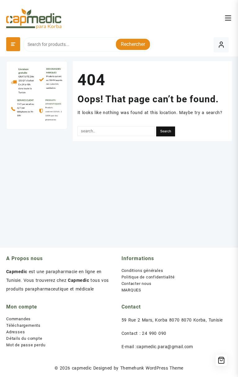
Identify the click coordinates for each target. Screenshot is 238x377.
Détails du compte (24, 338)
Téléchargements (23, 325)
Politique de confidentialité (148, 277)
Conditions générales (142, 270)
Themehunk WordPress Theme (151, 368)
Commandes (18, 319)
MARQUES (131, 290)
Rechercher (133, 44)
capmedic (82, 368)
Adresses (15, 332)
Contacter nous (136, 283)
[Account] (221, 44)
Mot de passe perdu (25, 345)
